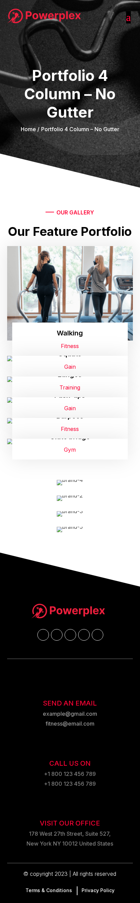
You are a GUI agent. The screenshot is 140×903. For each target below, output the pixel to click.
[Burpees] (70, 428)
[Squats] (70, 366)
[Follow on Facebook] (42, 634)
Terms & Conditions (48, 890)
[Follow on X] (56, 634)
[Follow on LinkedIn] (97, 634)
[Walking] (70, 301)
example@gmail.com (70, 713)
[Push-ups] (70, 407)
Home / (30, 129)
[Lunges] (70, 387)
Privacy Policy (98, 890)
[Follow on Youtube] (83, 634)
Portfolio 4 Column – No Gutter (80, 129)
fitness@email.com (70, 723)
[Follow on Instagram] (70, 634)
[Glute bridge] (70, 449)
